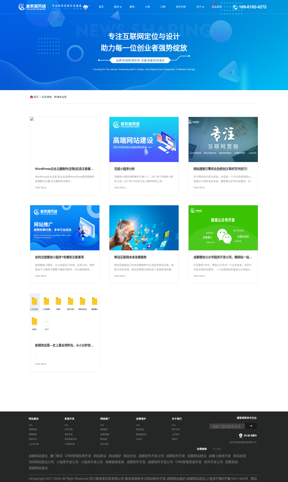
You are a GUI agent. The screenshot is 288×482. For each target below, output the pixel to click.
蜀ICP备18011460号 (233, 478)
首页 (36, 96)
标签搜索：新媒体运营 (54, 96)
